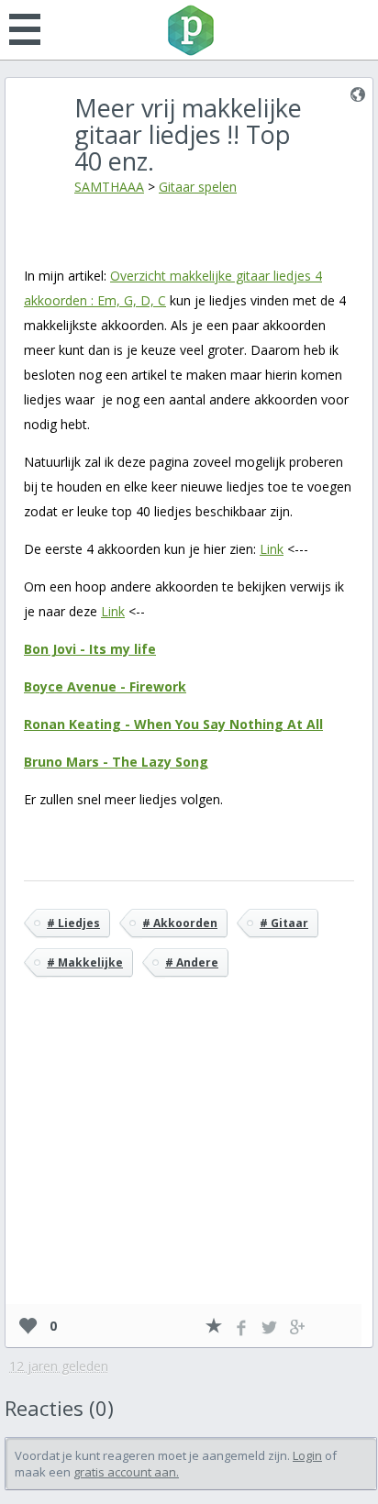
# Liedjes (73, 923)
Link (272, 549)
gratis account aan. (126, 1472)
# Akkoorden (179, 923)
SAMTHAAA (109, 186)
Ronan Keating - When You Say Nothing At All (173, 724)
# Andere (191, 962)
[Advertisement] (189, 1167)
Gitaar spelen (198, 186)
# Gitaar (284, 923)
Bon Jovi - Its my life (90, 649)
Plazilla (189, 30)
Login (307, 1455)
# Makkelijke (85, 962)
